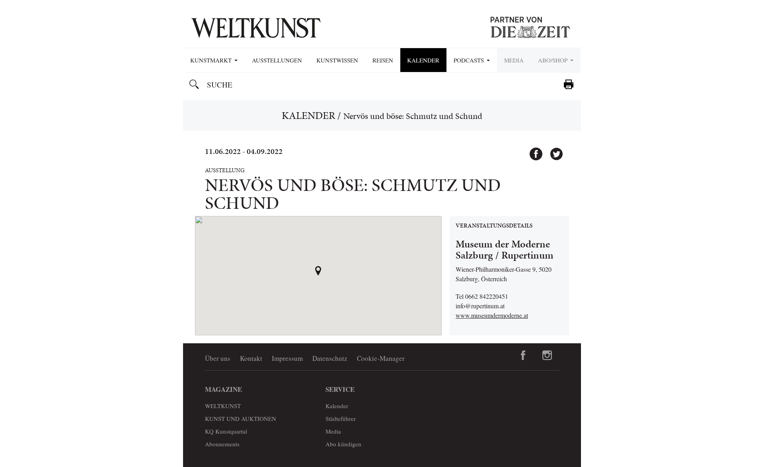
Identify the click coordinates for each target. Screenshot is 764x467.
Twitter (552, 150)
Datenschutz (329, 358)
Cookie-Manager (381, 358)
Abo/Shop (553, 60)
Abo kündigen (343, 444)
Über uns (217, 358)
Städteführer (340, 418)
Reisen (382, 60)
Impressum (287, 358)
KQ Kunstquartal (226, 431)
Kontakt (251, 358)
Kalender (423, 60)
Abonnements (222, 444)
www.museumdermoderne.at (492, 315)
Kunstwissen (337, 60)
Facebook (532, 150)
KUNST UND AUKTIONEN (240, 418)
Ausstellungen (277, 60)
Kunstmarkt (212, 60)
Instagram (547, 355)
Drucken (569, 84)
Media (514, 60)
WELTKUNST (223, 406)
